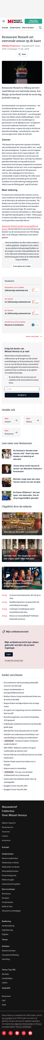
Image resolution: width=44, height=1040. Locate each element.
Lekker (4, 983)
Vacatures (6, 832)
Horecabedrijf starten (10, 871)
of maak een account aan (14, 660)
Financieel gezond (9, 875)
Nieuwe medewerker (10, 858)
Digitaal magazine (9, 823)
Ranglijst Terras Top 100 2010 (15, 789)
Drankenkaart (7, 902)
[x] (10, 1033)
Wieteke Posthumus (11, 46)
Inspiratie (6, 988)
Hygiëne (5, 934)
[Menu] (4, 21)
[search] (40, 27)
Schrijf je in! (22, 395)
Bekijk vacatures (32, 336)
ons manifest (7, 1018)
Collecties (8, 811)
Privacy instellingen (23, 1027)
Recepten (5, 898)
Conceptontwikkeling (10, 955)
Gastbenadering (8, 926)
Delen (24, 54)
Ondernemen (7, 854)
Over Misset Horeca (14, 815)
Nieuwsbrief (9, 806)
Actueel (5, 847)
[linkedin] (17, 1033)
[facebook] (4, 1033)
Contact (5, 836)
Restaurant (6, 996)
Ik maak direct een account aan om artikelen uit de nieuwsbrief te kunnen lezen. (24, 380)
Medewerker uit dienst (10, 867)
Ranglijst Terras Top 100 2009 (15, 786)
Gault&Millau (7, 978)
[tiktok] (30, 1033)
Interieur (5, 946)
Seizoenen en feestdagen (11, 911)
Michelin (5, 974)
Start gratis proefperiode (33, 21)
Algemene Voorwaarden (24, 1024)
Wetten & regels (8, 880)
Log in (9, 654)
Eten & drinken (8, 889)
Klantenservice (7, 827)
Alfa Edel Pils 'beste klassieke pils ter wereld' (21, 731)
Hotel (4, 1005)
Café (3, 1000)
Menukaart (6, 894)
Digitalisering (7, 930)
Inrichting (6, 959)
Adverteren (6, 840)
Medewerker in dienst (10, 863)
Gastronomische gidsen (11, 884)
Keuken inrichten (8, 951)
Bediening (6, 921)
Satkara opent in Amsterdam (15, 768)
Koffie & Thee (7, 906)
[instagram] (24, 1033)
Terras (5, 939)
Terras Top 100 (8, 969)
